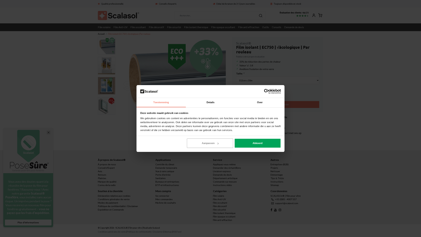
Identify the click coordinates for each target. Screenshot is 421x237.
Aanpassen (208, 143)
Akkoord (257, 143)
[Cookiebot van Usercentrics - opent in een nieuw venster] (266, 91)
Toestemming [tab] (161, 102)
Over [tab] (260, 102)
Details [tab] (211, 102)
